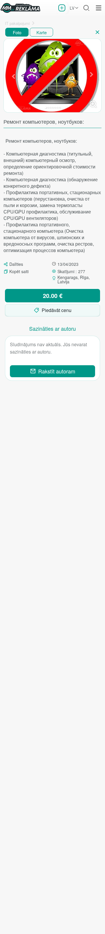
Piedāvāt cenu (56, 310)
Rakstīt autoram (56, 371)
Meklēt (86, 8)
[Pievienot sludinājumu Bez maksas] (62, 8)
